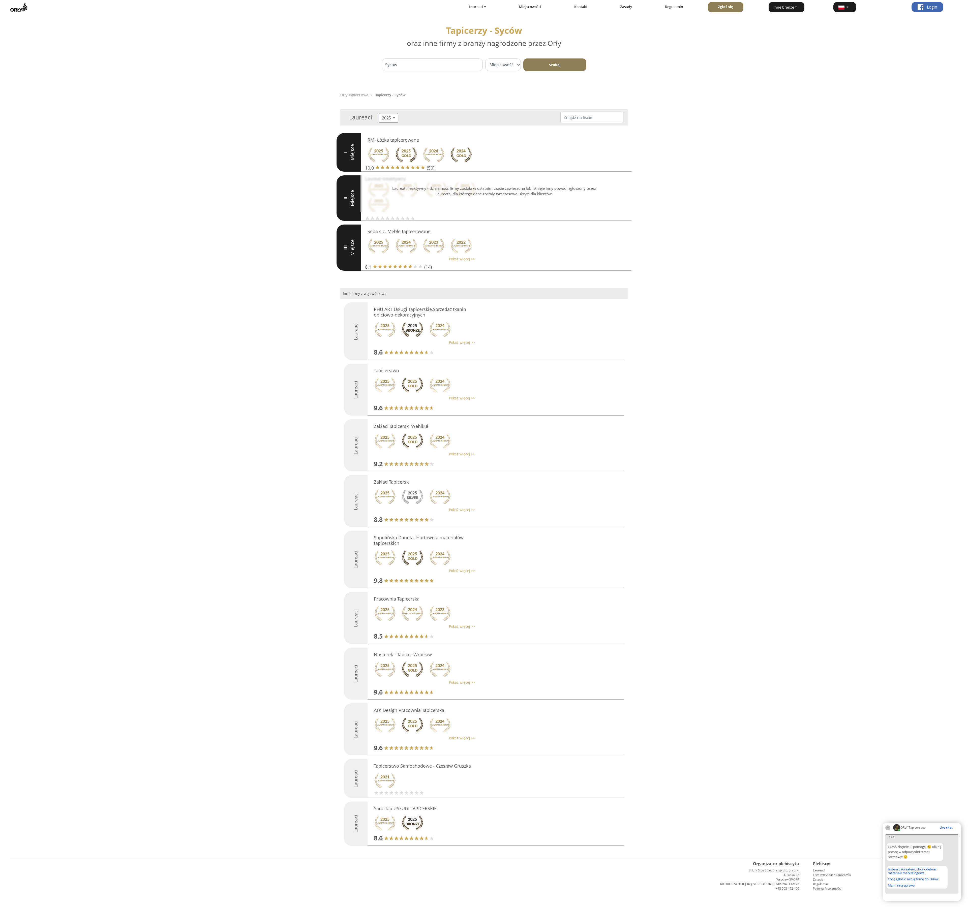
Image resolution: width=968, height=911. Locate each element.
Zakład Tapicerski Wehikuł (401, 426)
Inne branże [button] (784, 7)
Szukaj (554, 64)
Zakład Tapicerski (392, 482)
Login (931, 7)
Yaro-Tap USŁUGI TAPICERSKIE (405, 808)
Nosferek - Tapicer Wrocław (403, 654)
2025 (387, 118)
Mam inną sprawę (901, 885)
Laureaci (819, 870)
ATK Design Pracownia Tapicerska (409, 710)
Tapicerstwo (386, 370)
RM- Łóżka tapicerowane (393, 140)
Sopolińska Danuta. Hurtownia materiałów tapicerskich (419, 540)
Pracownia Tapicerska (396, 599)
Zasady (626, 6)
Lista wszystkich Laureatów (832, 875)
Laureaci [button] (476, 6)
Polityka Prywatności (827, 888)
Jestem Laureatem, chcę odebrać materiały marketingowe (912, 871)
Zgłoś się (725, 6)
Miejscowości (530, 6)
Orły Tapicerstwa (354, 94)
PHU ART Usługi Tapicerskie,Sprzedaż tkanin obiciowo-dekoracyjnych (420, 312)
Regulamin (674, 6)
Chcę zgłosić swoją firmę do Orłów (913, 879)
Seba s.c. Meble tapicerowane (399, 231)
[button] (844, 7)
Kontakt (580, 6)
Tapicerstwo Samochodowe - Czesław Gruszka (422, 766)
